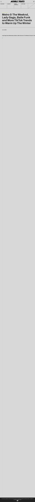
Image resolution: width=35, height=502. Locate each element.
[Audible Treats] (17, 2)
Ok (17, 500)
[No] (33, 499)
